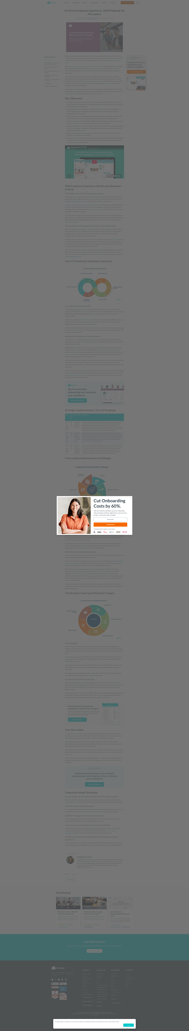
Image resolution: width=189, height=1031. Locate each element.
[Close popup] (130, 498)
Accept (128, 1025)
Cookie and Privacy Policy (113, 1021)
